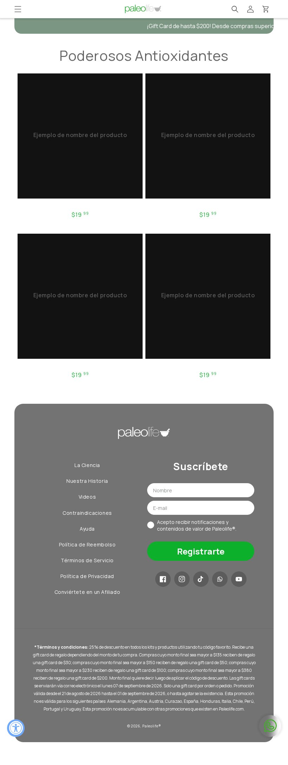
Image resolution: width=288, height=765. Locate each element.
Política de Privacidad (87, 576)
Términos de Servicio (87, 560)
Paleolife (150, 726)
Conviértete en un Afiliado (87, 592)
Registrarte (200, 551)
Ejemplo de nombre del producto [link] (80, 135)
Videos (87, 496)
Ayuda (87, 528)
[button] (18, 9)
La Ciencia (87, 465)
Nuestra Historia (87, 481)
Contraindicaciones (87, 513)
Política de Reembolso (87, 544)
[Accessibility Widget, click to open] (16, 728)
